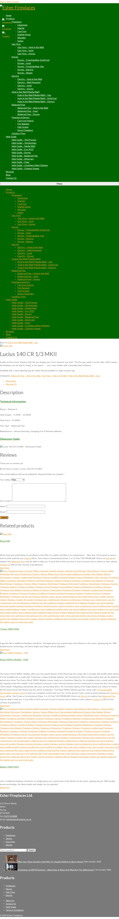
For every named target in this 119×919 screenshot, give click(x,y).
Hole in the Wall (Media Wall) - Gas (22, 342)
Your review (6, 501)
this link (109, 558)
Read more (5, 568)
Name (3, 506)
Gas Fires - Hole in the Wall (54, 376)
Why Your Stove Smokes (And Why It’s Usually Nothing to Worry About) (50, 862)
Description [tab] (11, 381)
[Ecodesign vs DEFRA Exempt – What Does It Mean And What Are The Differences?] (12, 870)
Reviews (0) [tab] (11, 384)
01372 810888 (10, 816)
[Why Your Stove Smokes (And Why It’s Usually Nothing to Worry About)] (12, 862)
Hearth (27, 558)
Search (32, 850)
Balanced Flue (18, 561)
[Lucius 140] (6, 346)
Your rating (5, 480)
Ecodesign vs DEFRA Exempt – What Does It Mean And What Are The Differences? (56, 870)
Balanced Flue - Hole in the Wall (25, 376)
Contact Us (5, 565)
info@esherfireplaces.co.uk (18, 819)
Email (3, 512)
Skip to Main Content (9, 1)
